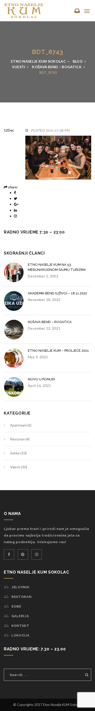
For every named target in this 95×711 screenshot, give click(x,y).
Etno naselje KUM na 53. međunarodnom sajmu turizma (57, 267)
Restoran (17, 439)
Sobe (16, 606)
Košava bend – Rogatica (50, 322)
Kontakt (20, 626)
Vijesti (15, 467)
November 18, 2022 (44, 299)
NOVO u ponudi (41, 379)
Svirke (15, 453)
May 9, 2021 (38, 357)
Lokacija (20, 635)
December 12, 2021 (44, 328)
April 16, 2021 (39, 385)
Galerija (20, 616)
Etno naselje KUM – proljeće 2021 (58, 350)
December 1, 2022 (43, 276)
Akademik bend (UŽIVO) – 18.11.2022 (57, 293)
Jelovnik (20, 587)
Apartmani (18, 425)
